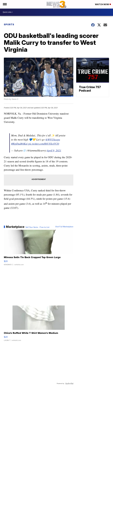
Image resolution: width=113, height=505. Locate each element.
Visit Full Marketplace (64, 227)
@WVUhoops (52, 139)
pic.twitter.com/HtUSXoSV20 (43, 143)
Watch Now (102, 4)
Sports (9, 24)
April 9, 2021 (54, 150)
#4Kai (24, 143)
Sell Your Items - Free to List (37, 227)
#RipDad (16, 143)
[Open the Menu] (4, 4)
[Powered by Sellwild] (69, 384)
